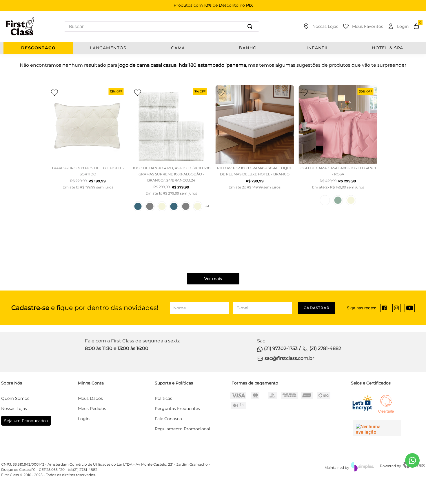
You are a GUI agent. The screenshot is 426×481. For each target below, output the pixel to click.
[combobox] (161, 26)
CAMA (178, 48)
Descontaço (38, 48)
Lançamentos (108, 48)
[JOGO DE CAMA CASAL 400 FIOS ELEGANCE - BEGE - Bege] (351, 200)
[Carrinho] (416, 26)
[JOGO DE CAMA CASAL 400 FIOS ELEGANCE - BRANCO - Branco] (325, 200)
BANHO (248, 48)
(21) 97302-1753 (281, 348)
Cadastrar (316, 308)
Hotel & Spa (387, 48)
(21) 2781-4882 (325, 348)
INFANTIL (318, 48)
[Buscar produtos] (250, 26)
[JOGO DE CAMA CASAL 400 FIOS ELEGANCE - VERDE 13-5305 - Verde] (338, 200)
